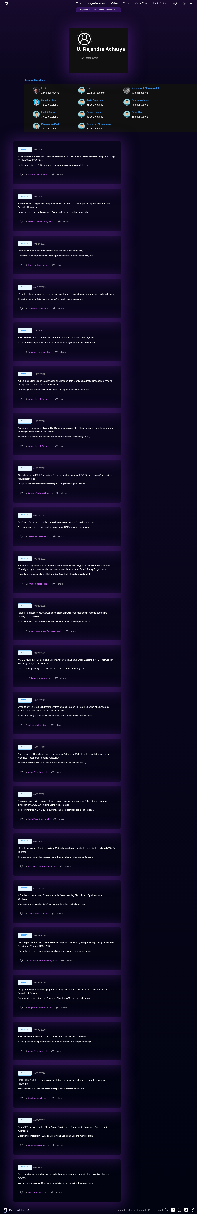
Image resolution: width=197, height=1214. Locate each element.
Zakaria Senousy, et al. (40, 678)
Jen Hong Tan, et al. (37, 1192)
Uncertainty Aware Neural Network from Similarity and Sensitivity (50, 250)
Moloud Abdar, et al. (37, 725)
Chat (78, 3)
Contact (141, 1210)
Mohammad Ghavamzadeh (145, 88)
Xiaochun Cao (48, 100)
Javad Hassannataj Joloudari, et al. (44, 631)
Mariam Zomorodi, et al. (39, 352)
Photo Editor (160, 3)
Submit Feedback (125, 1210)
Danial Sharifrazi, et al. (38, 819)
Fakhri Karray (48, 112)
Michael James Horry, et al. (40, 221)
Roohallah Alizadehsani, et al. (41, 866)
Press (151, 1210)
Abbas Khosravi (94, 112)
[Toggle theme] (184, 3)
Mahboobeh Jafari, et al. (39, 399)
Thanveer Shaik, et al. (38, 308)
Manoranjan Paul (50, 124)
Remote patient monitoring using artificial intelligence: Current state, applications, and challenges (66, 294)
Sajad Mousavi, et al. (37, 1098)
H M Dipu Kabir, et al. (37, 265)
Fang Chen (137, 112)
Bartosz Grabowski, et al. (39, 493)
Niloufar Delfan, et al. (37, 174)
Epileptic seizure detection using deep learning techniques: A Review (52, 1036)
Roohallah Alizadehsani (98, 124)
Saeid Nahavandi (95, 100)
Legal (160, 1210)
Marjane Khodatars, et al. (39, 1007)
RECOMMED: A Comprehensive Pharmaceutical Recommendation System (56, 337)
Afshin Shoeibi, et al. (38, 584)
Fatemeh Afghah (140, 100)
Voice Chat (141, 3)
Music (126, 3)
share (60, 174)
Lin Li (89, 88)
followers (92, 58)
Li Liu (44, 88)
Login (175, 3)
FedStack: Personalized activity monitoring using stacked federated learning (56, 522)
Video (114, 3)
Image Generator (96, 3)
